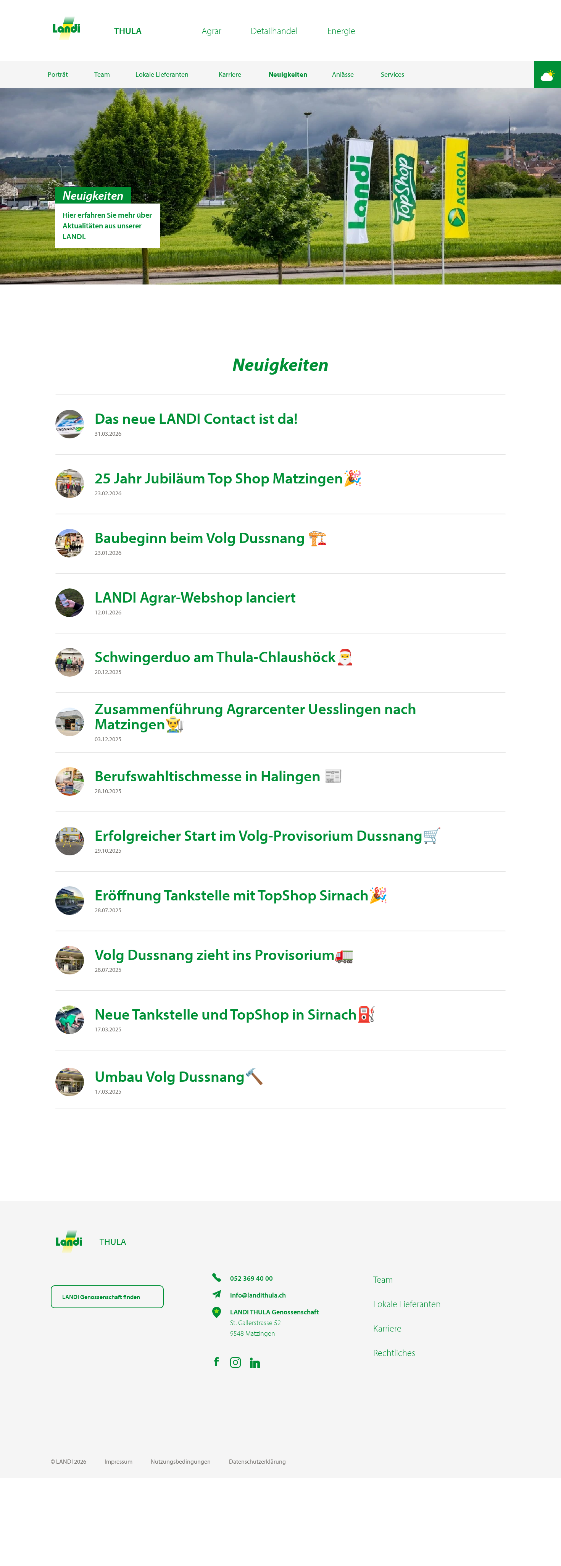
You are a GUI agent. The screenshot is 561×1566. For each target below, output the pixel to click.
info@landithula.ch (258, 1295)
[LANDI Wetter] (547, 74)
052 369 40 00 (251, 1278)
